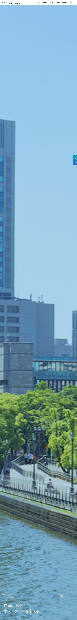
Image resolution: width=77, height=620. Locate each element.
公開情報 (58, 2)
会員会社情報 (64, 2)
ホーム (39, 2)
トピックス (52, 2)
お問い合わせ (75, 160)
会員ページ (72, 2)
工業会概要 (45, 2)
